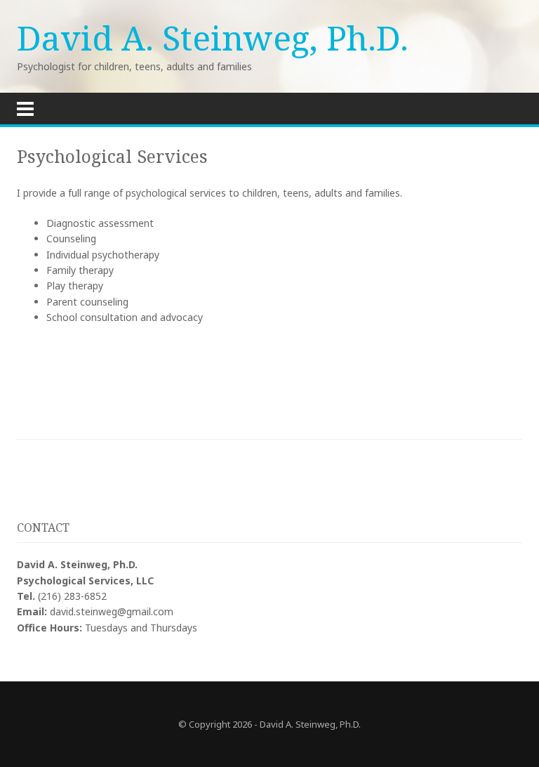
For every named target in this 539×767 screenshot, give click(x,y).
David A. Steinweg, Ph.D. (212, 37)
